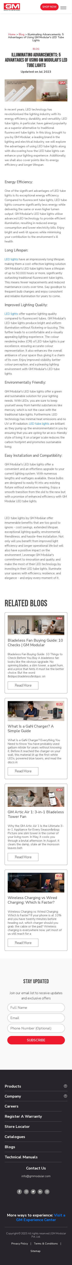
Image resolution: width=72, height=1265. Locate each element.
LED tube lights (39, 424)
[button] (63, 8)
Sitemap (36, 1251)
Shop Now (49, 7)
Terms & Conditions (46, 1243)
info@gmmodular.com (36, 1176)
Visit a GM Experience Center (40, 1217)
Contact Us (36, 1168)
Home (12, 34)
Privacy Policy (19, 1243)
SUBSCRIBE (36, 1040)
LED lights (11, 259)
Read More (23, 685)
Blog (21, 34)
